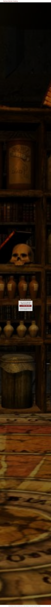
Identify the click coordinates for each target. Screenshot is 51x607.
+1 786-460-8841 (25, 305)
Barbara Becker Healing (10, 1)
